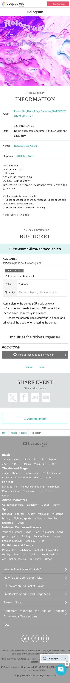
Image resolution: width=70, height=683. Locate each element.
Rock (41, 367)
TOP (4, 433)
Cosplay (30, 540)
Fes (44, 459)
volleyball (43, 513)
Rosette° (28, 115)
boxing (6, 518)
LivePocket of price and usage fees (27, 594)
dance (37, 477)
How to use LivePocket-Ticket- (24, 577)
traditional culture (52, 472)
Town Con (20, 554)
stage (5, 472)
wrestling (57, 513)
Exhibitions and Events (17, 545)
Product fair (9, 549)
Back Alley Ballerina (39, 111)
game (15, 536)
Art (4, 558)
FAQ (6, 625)
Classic (27, 463)
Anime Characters (14, 500)
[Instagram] (45, 638)
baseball (7, 513)
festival (38, 549)
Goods (49, 491)
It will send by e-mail (46, 397)
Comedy (7, 477)
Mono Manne (23, 477)
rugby (31, 513)
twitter (12, 397)
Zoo (37, 531)
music (29, 367)
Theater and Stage (15, 468)
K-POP (15, 463)
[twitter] (25, 638)
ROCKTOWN (22, 145)
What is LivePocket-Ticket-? (22, 569)
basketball (8, 522)
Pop (36, 459)
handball (53, 518)
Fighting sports (22, 518)
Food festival (49, 554)
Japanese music (11, 459)
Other (52, 463)
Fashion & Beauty (12, 540)
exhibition (53, 486)
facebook (24, 397)
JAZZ (5, 463)
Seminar (33, 554)
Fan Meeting (9, 486)
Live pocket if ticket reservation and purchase (13, 4)
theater (16, 472)
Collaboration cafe (12, 504)
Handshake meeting (32, 486)
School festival (17, 558)
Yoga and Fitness (12, 531)
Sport (6, 509)
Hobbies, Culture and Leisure (21, 527)
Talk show (28, 491)
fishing (26, 536)
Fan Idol (7, 482)
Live (40, 491)
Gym (28, 531)
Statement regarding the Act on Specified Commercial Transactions (35, 613)
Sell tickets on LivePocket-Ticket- (24, 585)
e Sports (40, 518)
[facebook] (35, 638)
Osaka (34, 145)
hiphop (53, 459)
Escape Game (41, 536)
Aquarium (48, 531)
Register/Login (59, 4)
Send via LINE (35, 397)
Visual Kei (39, 463)
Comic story (31, 472)
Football (19, 513)
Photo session (10, 491)
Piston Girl (20, 111)
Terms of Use (12, 602)
